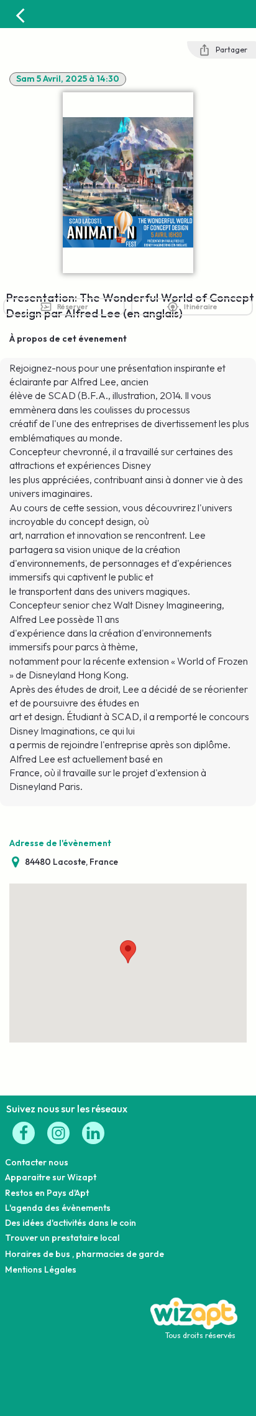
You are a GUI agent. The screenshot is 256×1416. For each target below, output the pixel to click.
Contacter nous (36, 1162)
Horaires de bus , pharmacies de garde (84, 1254)
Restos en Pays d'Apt (47, 1192)
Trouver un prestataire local (62, 1237)
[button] (128, 951)
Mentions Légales (40, 1269)
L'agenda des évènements (58, 1207)
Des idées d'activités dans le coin (70, 1222)
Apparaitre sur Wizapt (50, 1177)
